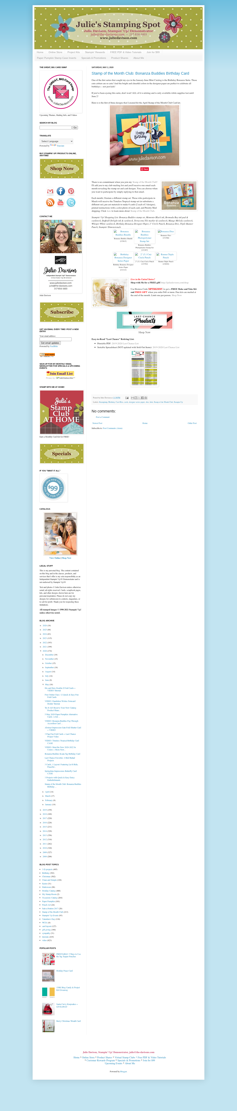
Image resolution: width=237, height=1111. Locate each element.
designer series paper (137, 402)
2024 (45, 633)
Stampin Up (178, 402)
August (48, 671)
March (48, 795)
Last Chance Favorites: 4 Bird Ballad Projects (60, 759)
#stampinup (103, 402)
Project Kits (73, 52)
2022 (45, 642)
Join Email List (61, 373)
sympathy (46, 933)
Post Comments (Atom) (112, 428)
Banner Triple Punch (165, 261)
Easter (44, 883)
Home (40, 52)
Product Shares (119, 58)
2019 (45, 809)
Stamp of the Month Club (144, 182)
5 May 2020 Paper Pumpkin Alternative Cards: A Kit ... (61, 715)
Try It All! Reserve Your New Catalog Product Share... (60, 708)
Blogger (123, 1071)
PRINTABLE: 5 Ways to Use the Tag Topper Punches (68, 955)
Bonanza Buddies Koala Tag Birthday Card (62, 753)
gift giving (46, 929)
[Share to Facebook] (142, 398)
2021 (45, 646)
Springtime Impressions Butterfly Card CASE (61, 772)
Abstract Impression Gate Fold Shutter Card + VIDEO (63, 728)
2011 (45, 843)
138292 (165, 264)
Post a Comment (102, 417)
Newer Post (97, 423)
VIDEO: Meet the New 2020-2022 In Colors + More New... (60, 748)
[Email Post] (127, 397)
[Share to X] (139, 398)
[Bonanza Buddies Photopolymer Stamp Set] (144, 241)
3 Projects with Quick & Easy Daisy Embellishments (60, 778)
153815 (123, 241)
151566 (165, 238)
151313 (123, 270)
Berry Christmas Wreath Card (68, 1021)
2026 (45, 625)
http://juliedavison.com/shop (175, 282)
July (47, 675)
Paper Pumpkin (48, 901)
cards (126, 402)
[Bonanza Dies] (166, 231)
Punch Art (46, 904)
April (47, 791)
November (49, 658)
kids (151, 402)
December (49, 654)
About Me (138, 58)
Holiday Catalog (49, 890)
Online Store (55, 52)
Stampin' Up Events (50, 915)
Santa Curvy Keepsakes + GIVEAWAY (67, 1005)
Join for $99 (153, 52)
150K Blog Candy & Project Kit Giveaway (68, 988)
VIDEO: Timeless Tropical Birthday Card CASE (62, 741)
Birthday (111, 402)
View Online (54, 557)
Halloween (46, 887)
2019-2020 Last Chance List (125, 343)
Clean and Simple (49, 879)
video (44, 940)
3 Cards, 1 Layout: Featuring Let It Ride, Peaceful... (61, 765)
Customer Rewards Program (101, 1060)
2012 (45, 839)
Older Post (192, 423)
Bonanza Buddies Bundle (123, 238)
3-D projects (47, 869)
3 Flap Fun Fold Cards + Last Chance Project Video (60, 735)
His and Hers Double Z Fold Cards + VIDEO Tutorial (60, 689)
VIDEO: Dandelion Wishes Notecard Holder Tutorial (60, 702)
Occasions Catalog (49, 897)
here (109, 210)
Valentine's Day (48, 919)
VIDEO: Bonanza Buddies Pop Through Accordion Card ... (61, 722)
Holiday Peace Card (64, 970)
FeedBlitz (54, 346)
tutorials (45, 936)
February (49, 800)
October (48, 663)
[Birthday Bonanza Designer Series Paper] (123, 260)
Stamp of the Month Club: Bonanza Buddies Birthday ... (63, 785)
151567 (144, 250)
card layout (46, 926)
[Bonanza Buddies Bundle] (123, 234)
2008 (45, 856)
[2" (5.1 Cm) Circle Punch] (144, 257)
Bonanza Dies (166, 235)
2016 (45, 822)
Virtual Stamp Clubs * (126, 1057)
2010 (45, 847)
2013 (45, 835)
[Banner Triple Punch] (165, 257)
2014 (45, 831)
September (49, 667)
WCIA (45, 922)
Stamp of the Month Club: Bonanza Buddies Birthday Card (140, 73)
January (48, 804)
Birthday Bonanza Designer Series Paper (123, 265)
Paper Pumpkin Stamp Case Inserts (56, 58)
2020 (45, 650)
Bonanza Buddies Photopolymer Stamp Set (145, 246)
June (47, 680)
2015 (45, 826)
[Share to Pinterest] (145, 398)
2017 (45, 818)
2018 (45, 814)
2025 (45, 629)
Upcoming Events (113, 1063)
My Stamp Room (49, 894)
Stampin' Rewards (95, 52)
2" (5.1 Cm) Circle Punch (144, 261)
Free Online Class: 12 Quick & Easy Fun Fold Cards (62, 695)
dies (147, 402)
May (47, 684)
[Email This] (132, 398)
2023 (45, 638)
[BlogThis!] (136, 398)
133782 (144, 264)
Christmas (46, 876)
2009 (45, 852)
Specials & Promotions (93, 58)
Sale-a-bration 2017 (50, 908)
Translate (60, 145)
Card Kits (119, 402)
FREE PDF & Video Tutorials (125, 52)
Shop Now (177, 295)
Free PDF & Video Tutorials (152, 1057)
